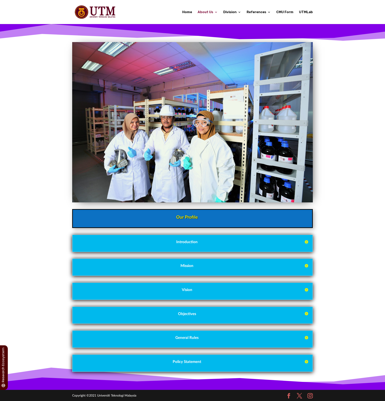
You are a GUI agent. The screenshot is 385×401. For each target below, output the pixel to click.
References (256, 12)
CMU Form (284, 12)
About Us (205, 12)
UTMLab (306, 12)
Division (230, 12)
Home (187, 12)
